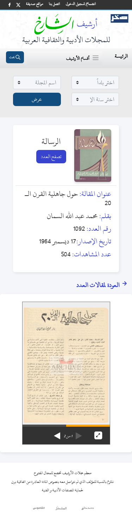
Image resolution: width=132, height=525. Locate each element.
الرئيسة (121, 56)
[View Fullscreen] (98, 435)
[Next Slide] (57, 433)
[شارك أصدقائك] (9, 4)
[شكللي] (61, 510)
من (68, 436)
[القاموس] (39, 510)
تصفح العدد (51, 156)
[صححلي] (88, 510)
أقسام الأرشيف (77, 58)
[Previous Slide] (79, 433)
